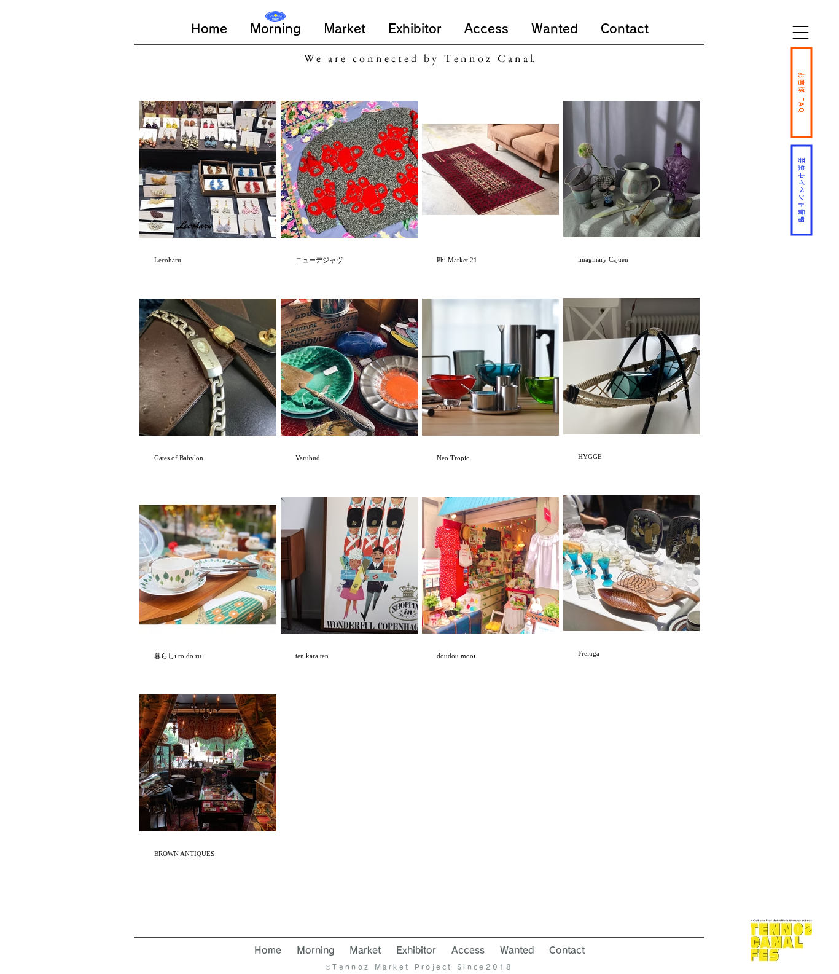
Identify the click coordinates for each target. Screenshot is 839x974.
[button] (801, 32)
